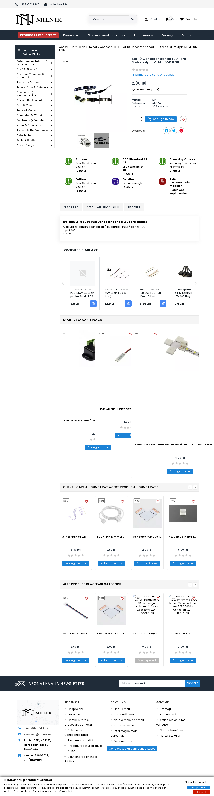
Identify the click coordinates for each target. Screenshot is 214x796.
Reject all (201, 792)
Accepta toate (198, 787)
